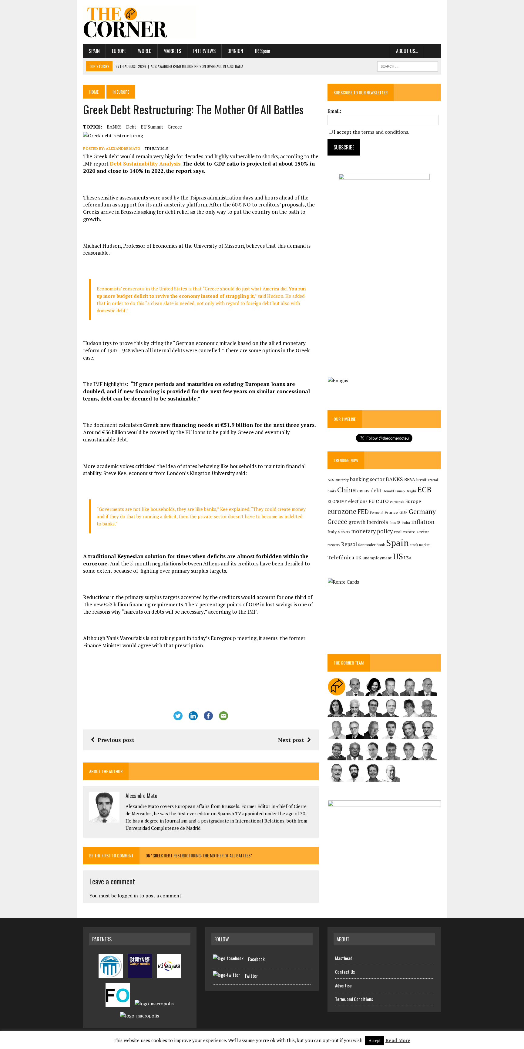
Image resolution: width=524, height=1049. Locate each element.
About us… (407, 51)
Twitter (251, 975)
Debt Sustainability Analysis (145, 163)
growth (356, 521)
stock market (420, 544)
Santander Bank (371, 544)
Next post (291, 739)
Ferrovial (376, 512)
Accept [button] (375, 1040)
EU (372, 501)
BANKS (114, 127)
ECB (424, 489)
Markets (172, 51)
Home (94, 92)
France (391, 512)
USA (407, 558)
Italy (332, 532)
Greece (175, 127)
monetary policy (372, 531)
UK (358, 558)
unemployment (377, 558)
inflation (423, 522)
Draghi (411, 490)
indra (406, 523)
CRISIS (363, 491)
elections (358, 501)
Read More (397, 1040)
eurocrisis (397, 502)
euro (382, 501)
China (346, 489)
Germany (422, 511)
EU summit (152, 127)
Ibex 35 (395, 523)
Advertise (343, 985)
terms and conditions (384, 132)
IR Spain (262, 51)
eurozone (342, 511)
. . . (432, 51)
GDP (403, 512)
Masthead (343, 958)
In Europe (121, 92)
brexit (421, 479)
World (145, 51)
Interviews (204, 51)
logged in (128, 895)
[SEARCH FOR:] (407, 65)
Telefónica (341, 557)
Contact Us (345, 971)
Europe (119, 51)
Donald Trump (394, 491)
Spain (94, 51)
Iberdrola (377, 522)
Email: (334, 111)
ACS (331, 479)
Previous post (116, 739)
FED (363, 512)
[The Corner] (139, 22)
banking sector (367, 479)
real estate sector (411, 532)
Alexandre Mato (123, 148)
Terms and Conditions (354, 999)
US (398, 556)
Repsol (349, 544)
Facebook (256, 959)
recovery (334, 545)
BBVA (409, 479)
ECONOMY (337, 501)
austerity (342, 480)
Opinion (235, 51)
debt (131, 127)
